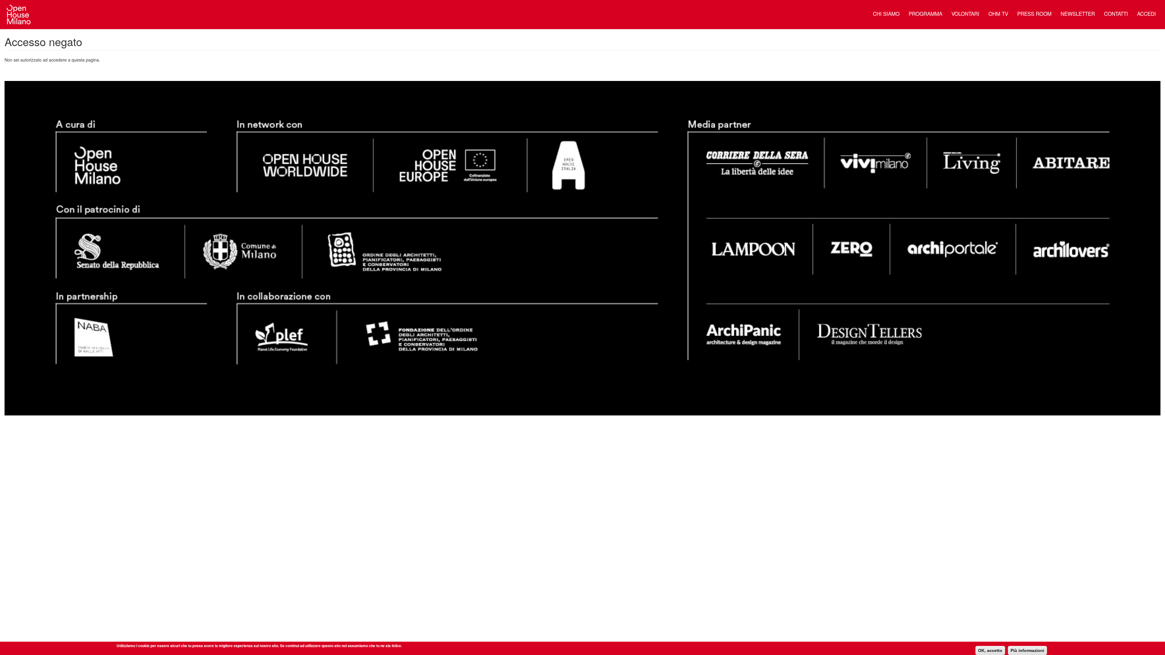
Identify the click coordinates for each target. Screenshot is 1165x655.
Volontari (965, 13)
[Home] (21, 14)
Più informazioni (1027, 650)
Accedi (1146, 13)
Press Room (1034, 13)
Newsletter (1078, 13)
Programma (925, 13)
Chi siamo (886, 13)
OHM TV (998, 13)
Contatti (1116, 13)
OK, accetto (990, 650)
